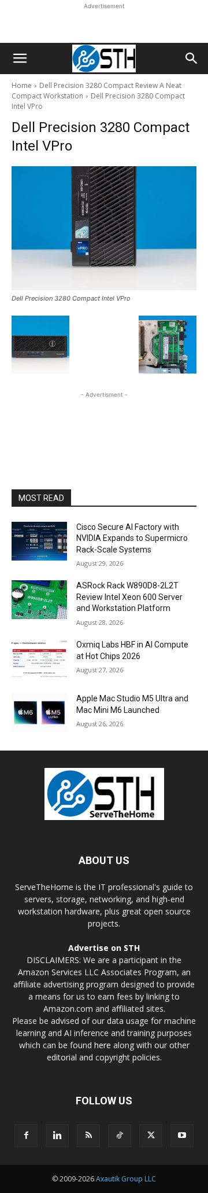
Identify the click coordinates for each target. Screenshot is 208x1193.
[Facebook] (26, 1135)
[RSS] (88, 1135)
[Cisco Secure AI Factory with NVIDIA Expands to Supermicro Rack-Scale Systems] (39, 541)
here (102, 1045)
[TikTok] (119, 1135)
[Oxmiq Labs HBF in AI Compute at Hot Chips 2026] (39, 658)
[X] (150, 1135)
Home (22, 85)
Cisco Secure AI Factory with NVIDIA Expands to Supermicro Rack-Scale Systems (132, 538)
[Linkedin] (57, 1135)
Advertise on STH (104, 947)
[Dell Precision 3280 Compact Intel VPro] (104, 228)
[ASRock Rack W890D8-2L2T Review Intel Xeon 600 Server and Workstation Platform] (39, 599)
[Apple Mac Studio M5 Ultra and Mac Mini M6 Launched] (39, 712)
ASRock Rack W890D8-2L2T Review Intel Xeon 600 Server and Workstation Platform (129, 597)
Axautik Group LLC (126, 1179)
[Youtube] (182, 1135)
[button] (19, 58)
